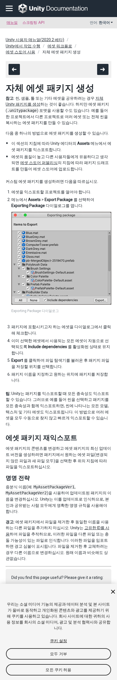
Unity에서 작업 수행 (23, 46)
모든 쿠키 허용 (58, 670)
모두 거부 (58, 654)
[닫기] (113, 591)
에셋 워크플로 (59, 46)
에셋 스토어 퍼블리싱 (39, 162)
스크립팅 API (33, 22)
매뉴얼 (12, 22)
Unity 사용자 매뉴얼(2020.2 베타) (35, 39)
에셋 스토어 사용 (20, 52)
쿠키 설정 (58, 641)
